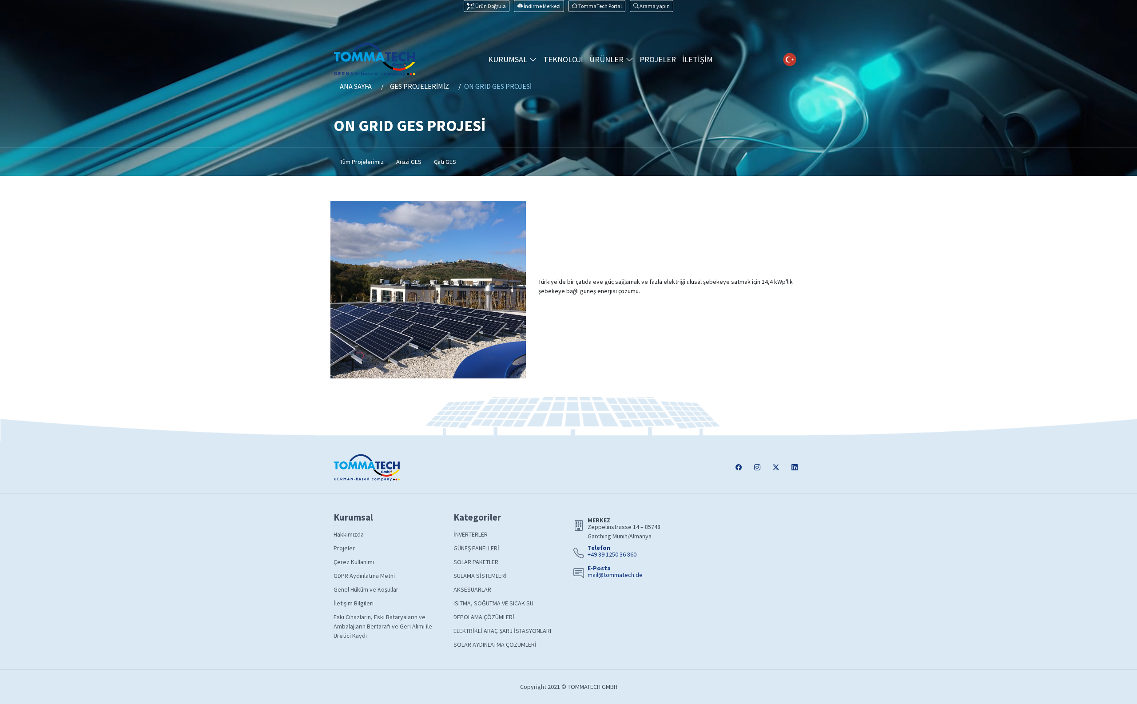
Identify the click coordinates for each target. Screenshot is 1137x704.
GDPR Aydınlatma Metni (364, 576)
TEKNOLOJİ (563, 59)
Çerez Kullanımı (354, 562)
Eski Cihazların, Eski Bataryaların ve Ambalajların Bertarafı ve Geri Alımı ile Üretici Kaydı (383, 626)
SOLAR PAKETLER (475, 562)
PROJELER (658, 59)
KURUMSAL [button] (508, 59)
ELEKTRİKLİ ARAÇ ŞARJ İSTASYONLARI (502, 631)
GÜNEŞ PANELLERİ (476, 548)
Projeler (344, 548)
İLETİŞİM (697, 59)
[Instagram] (757, 467)
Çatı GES (445, 162)
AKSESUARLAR (472, 589)
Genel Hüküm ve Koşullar (366, 589)
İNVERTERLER (470, 534)
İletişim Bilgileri (354, 603)
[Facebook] (738, 467)
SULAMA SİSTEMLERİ (480, 576)
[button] (651, 6)
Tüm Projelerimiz (362, 162)
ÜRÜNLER (607, 59)
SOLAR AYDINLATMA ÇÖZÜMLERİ (495, 644)
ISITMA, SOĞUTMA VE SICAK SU (493, 603)
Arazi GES (408, 162)
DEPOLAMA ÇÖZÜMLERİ (483, 617)
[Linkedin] (794, 467)
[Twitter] (776, 467)
